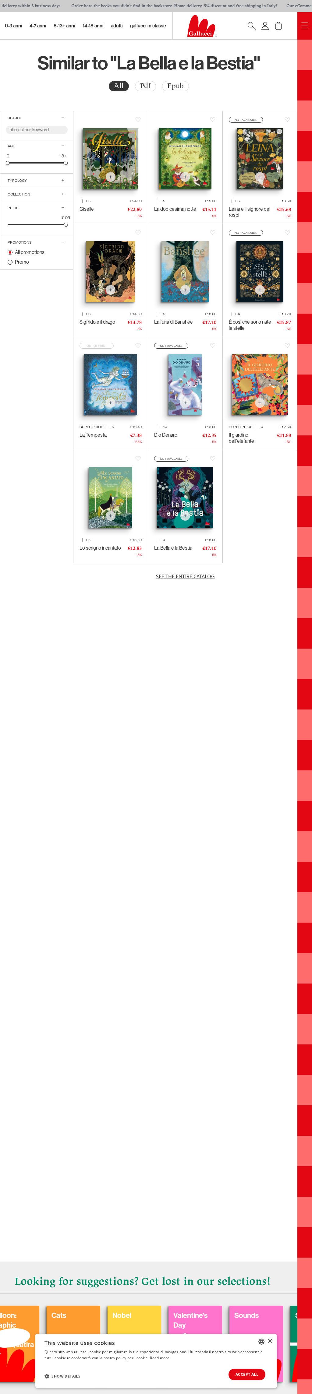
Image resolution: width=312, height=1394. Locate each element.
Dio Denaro (165, 435)
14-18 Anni (93, 26)
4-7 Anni (38, 26)
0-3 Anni (13, 26)
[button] (62, 1376)
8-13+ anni (64, 26)
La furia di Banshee (173, 322)
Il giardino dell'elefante (241, 438)
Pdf (145, 86)
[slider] (8, 163)
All (119, 86)
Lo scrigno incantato (100, 548)
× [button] (270, 1341)
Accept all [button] (247, 1374)
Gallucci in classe (148, 26)
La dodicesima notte (175, 209)
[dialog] (156, 1361)
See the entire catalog (185, 576)
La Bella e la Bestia (173, 548)
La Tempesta (93, 435)
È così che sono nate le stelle (250, 325)
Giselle (87, 209)
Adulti (117, 26)
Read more (159, 1358)
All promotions (29, 252)
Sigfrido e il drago (97, 322)
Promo (22, 262)
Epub (175, 86)
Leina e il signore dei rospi (249, 212)
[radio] (119, 86)
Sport (266, 1315)
